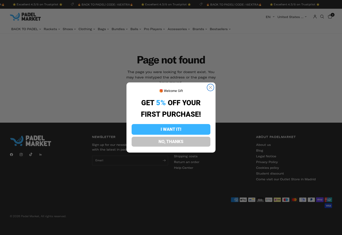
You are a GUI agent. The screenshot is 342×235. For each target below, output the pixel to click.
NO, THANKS (171, 141)
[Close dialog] (210, 87)
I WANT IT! (171, 129)
